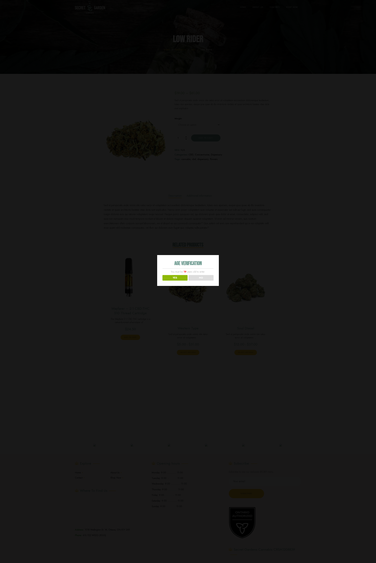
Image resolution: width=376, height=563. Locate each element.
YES (175, 277)
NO (201, 277)
